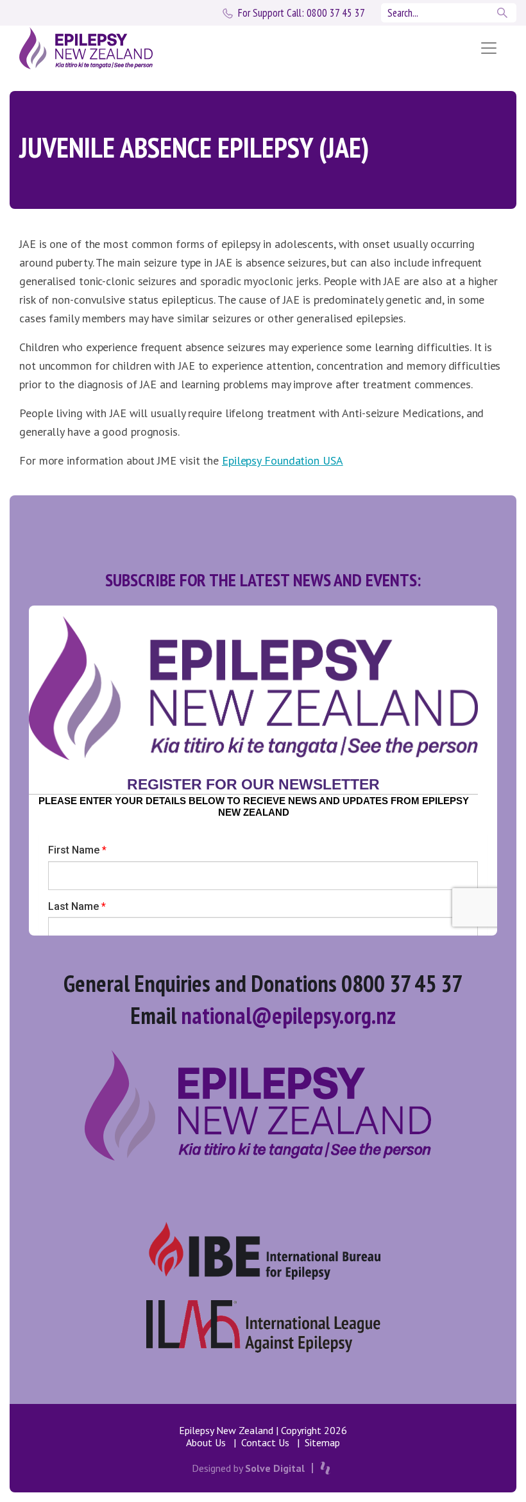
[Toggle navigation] (488, 48)
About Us (206, 1442)
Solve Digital (275, 1468)
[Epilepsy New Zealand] (233, 48)
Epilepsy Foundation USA (282, 460)
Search (503, 13)
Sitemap (322, 1442)
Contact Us (265, 1442)
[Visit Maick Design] (325, 1468)
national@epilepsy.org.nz (288, 1015)
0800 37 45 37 (301, 13)
